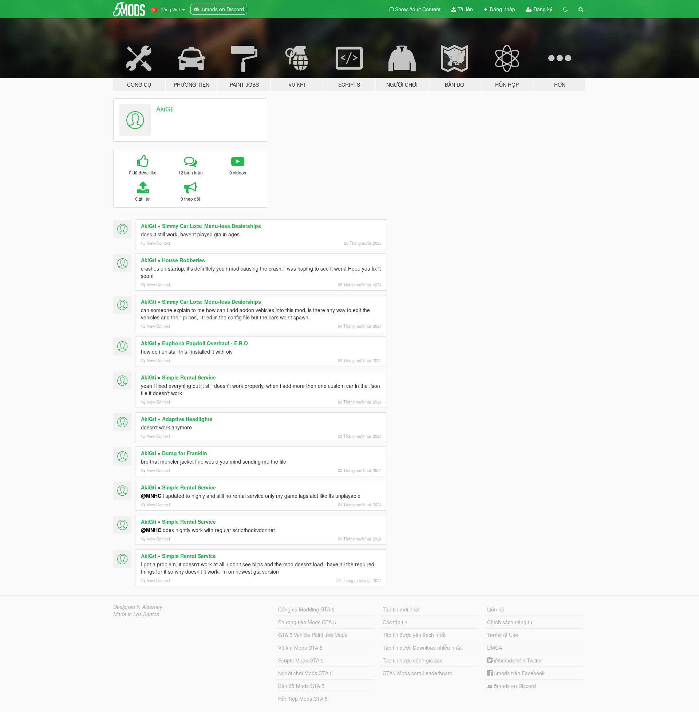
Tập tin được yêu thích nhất (414, 634)
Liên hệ (495, 609)
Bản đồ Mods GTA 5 (301, 685)
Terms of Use (502, 634)
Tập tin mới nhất (401, 609)
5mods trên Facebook (519, 673)
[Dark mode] (565, 9)
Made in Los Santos (136, 614)
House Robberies (183, 260)
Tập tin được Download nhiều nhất (422, 647)
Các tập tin (395, 622)
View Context (158, 243)
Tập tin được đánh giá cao (413, 660)
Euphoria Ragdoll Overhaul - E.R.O (205, 343)
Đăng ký (542, 9)
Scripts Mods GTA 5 (301, 660)
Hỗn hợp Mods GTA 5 (303, 698)
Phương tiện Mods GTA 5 (307, 622)
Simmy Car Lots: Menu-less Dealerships (211, 225)
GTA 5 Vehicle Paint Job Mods (312, 634)
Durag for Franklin (184, 453)
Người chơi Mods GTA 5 (305, 673)
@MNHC (151, 495)
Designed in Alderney (137, 606)
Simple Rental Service (189, 377)
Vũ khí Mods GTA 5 (300, 647)
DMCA (494, 647)
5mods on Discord (514, 685)
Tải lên (464, 9)
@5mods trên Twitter (517, 660)
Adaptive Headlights (187, 418)
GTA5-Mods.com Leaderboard (418, 673)
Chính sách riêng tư (510, 622)
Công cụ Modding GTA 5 (306, 609)
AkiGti (165, 108)
